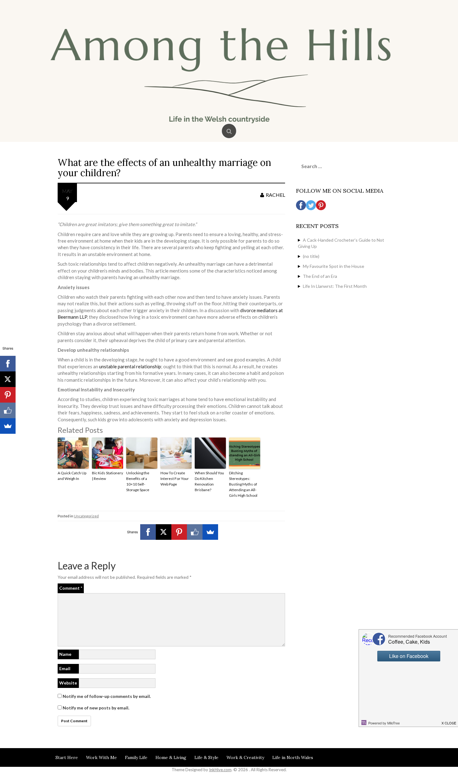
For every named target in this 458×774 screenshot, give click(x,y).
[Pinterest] (179, 532)
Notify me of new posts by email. (96, 707)
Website (68, 682)
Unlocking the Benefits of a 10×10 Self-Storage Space (137, 481)
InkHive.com (220, 769)
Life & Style (206, 757)
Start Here (66, 757)
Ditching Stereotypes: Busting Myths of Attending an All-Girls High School (243, 484)
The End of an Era (320, 276)
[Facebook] (148, 532)
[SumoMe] (210, 532)
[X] (163, 532)
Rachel (275, 195)
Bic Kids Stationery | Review (107, 476)
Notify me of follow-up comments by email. (107, 696)
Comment (70, 588)
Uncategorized (86, 516)
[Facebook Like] (195, 532)
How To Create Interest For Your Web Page (174, 478)
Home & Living (170, 757)
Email (64, 668)
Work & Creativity (245, 757)
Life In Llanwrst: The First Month (335, 286)
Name (65, 654)
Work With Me (101, 757)
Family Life (136, 757)
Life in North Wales (292, 757)
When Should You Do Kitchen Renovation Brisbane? (209, 481)
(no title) (311, 256)
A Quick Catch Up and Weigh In (72, 476)
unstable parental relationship (130, 366)
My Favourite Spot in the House (333, 266)
